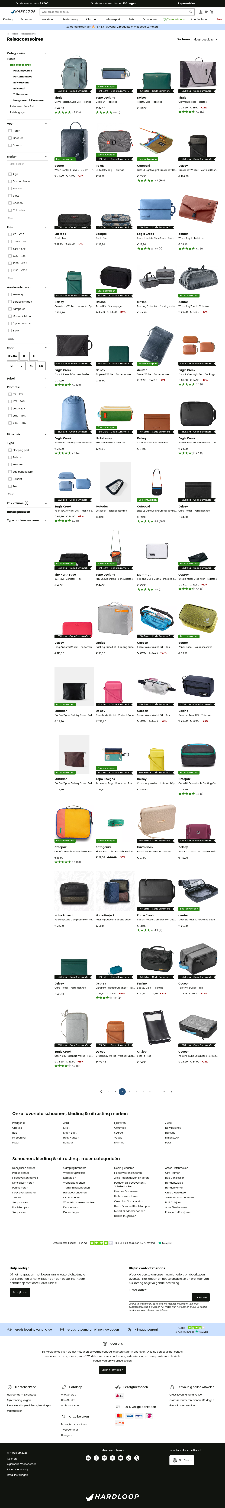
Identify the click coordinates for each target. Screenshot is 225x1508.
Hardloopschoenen (75, 1193)
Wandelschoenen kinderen (79, 1202)
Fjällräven (120, 1123)
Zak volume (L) (17, 503)
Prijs (10, 227)
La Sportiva (18, 1138)
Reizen (15, 34)
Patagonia (18, 1123)
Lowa (15, 1143)
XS (23, 356)
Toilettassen (21, 94)
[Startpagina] (9, 34)
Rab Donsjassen (175, 1178)
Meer (11, 218)
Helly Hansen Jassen (126, 1196)
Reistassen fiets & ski (22, 106)
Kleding (7, 19)
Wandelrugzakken (74, 1173)
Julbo (168, 1123)
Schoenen (27, 19)
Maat (10, 347)
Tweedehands (174, 19)
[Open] (46, 164)
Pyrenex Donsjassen (126, 1191)
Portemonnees (22, 77)
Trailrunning (70, 19)
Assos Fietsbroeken (176, 1168)
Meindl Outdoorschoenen (129, 1211)
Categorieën (16, 53)
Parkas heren (20, 1188)
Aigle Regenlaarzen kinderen (131, 1178)
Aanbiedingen (199, 19)
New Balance (173, 1128)
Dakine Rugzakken (125, 1216)
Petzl (168, 1143)
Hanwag (170, 1133)
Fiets (131, 19)
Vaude (118, 1138)
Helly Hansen (71, 1138)
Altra (66, 1123)
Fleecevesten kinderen (128, 1173)
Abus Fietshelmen (176, 1207)
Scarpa (118, 1133)
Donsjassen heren (23, 1183)
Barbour (68, 1143)
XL (31, 366)
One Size (12, 356)
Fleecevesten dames (25, 1178)
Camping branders (74, 1168)
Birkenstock (172, 1138)
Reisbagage (17, 112)
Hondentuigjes (174, 1183)
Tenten (16, 1197)
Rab (14, 1133)
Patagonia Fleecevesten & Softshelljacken (130, 1185)
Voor (10, 123)
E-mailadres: (138, 1290)
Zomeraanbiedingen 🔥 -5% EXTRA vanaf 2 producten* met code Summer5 (112, 27)
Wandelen (48, 19)
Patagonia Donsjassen (178, 1212)
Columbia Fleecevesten (128, 1201)
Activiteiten (150, 19)
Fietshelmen (70, 1207)
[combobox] (28, 164)
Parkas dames (20, 1173)
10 (150, 1091)
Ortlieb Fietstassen (176, 1193)
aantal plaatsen (18, 511)
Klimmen (91, 19)
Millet (66, 1128)
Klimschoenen (72, 1197)
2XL (41, 366)
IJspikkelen (69, 1178)
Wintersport (113, 19)
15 (164, 1091)
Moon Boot (69, 1133)
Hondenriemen (174, 1188)
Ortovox (17, 1128)
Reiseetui (19, 88)
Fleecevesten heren (24, 1193)
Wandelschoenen (74, 1183)
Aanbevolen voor (19, 287)
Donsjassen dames (23, 1168)
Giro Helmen (172, 1173)
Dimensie (13, 434)
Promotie (13, 387)
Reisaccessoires (20, 65)
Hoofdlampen (20, 1207)
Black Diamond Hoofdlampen (132, 1206)
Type (10, 443)
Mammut (119, 1143)
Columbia (120, 1128)
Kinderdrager (71, 1212)
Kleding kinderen (124, 1168)
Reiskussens (21, 82)
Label (11, 378)
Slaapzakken (19, 1212)
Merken (12, 156)
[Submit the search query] (191, 12)
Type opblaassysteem (23, 520)
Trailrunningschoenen (76, 1188)
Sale (219, 19)
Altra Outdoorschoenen (179, 1197)
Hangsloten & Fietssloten (29, 100)
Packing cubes (22, 71)
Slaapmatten (20, 1202)
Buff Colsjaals (173, 1202)
